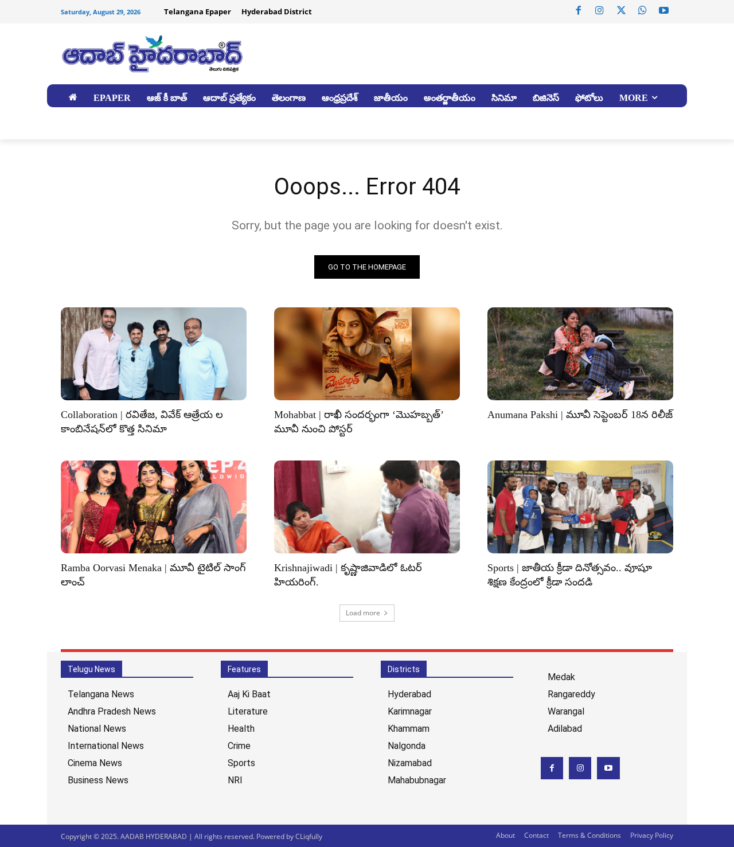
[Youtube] (664, 11)
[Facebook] (578, 11)
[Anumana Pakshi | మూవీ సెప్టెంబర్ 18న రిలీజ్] (580, 353)
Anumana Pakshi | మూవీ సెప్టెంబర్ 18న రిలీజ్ (580, 414)
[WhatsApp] (642, 11)
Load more (363, 613)
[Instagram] (600, 11)
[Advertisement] (453, 52)
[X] (621, 11)
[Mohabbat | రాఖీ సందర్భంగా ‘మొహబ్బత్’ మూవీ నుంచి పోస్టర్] (367, 353)
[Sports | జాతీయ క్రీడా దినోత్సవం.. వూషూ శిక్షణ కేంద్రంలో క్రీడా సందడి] (580, 506)
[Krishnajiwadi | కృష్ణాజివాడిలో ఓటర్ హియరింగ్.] (367, 506)
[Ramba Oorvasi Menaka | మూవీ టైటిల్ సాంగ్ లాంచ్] (154, 506)
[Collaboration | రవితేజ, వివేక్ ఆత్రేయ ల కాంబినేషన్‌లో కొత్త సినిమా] (154, 353)
